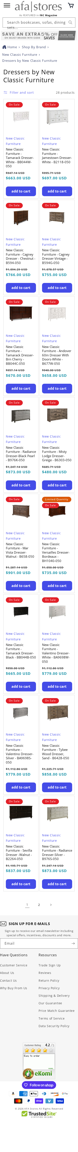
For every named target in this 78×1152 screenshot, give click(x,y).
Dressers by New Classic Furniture (29, 60)
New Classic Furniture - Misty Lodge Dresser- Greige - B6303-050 (57, 454)
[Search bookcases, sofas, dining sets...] (70, 22)
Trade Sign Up (50, 965)
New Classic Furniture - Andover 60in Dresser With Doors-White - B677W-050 (56, 355)
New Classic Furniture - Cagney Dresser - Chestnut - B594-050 (20, 256)
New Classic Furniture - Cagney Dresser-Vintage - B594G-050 (56, 256)
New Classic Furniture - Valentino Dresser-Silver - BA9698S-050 (19, 754)
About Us (7, 973)
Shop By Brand (34, 47)
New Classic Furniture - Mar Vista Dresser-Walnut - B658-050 (20, 550)
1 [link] (27, 904)
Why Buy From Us (13, 988)
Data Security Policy (54, 1026)
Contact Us (8, 980)
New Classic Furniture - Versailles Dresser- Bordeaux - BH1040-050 (56, 552)
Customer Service (14, 965)
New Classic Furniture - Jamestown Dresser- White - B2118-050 (57, 155)
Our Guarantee (50, 1003)
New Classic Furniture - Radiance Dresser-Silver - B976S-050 (57, 852)
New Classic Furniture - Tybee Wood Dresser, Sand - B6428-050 (55, 752)
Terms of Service (52, 1018)
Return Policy (49, 980)
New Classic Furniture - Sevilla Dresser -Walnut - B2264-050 (19, 852)
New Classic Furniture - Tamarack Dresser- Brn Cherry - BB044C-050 (20, 355)
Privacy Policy (49, 988)
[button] (70, 5)
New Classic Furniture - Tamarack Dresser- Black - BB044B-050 (21, 651)
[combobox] (39, 22)
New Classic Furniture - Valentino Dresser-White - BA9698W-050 (56, 653)
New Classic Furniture (19, 54)
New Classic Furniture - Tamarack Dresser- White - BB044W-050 (20, 157)
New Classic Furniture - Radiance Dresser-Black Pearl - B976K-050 (21, 454)
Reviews (45, 973)
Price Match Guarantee (57, 1011)
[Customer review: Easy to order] (39, 1061)
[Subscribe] (73, 943)
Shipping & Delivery (54, 996)
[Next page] (50, 905)
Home (12, 47)
